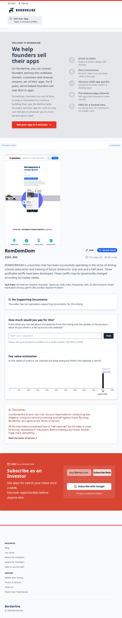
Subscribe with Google (91, 486)
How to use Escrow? (14, 566)
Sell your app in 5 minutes (32, 124)
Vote (108, 335)
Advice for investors (14, 557)
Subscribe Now (102, 472)
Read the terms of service (22, 438)
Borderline (12, 606)
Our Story (9, 552)
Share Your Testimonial (16, 591)
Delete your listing (14, 577)
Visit (91, 250)
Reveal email (109, 250)
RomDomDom (20, 251)
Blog (7, 547)
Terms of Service (13, 582)
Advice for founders (14, 562)
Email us (9, 587)
